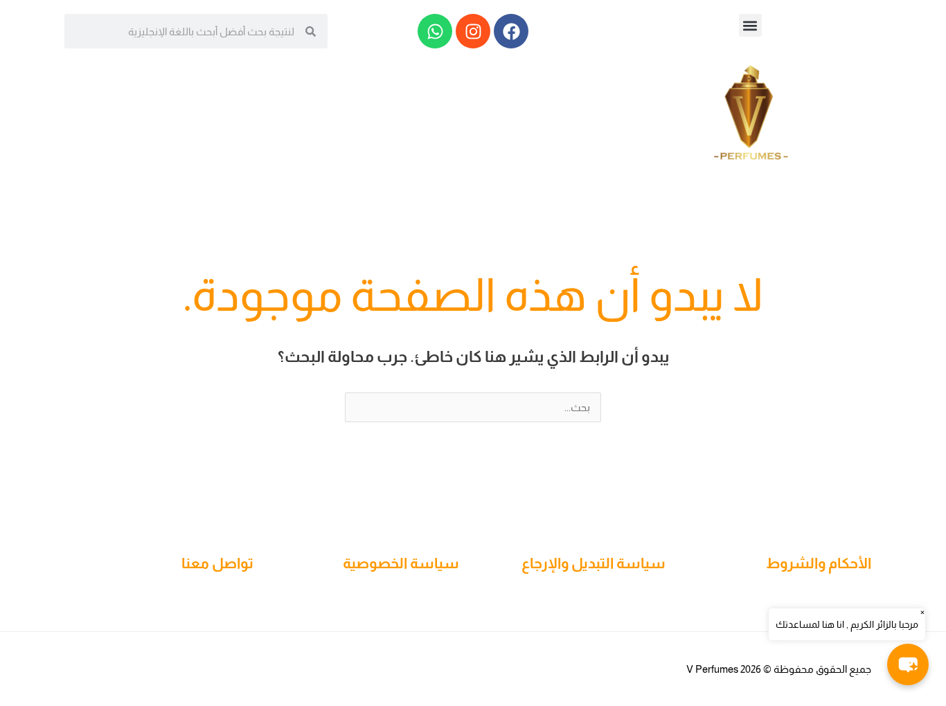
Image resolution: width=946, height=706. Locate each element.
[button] (750, 25)
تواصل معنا (217, 563)
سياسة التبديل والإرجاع (593, 563)
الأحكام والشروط (818, 563)
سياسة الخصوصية (401, 563)
